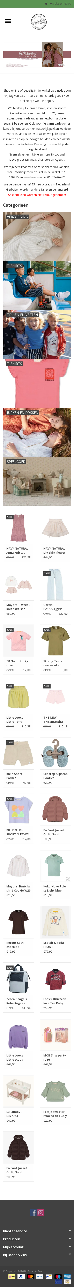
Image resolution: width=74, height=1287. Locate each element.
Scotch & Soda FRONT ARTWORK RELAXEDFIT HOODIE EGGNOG (55, 945)
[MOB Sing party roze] (55, 1035)
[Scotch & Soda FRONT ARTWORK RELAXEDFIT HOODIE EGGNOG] (55, 922)
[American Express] (66, 1276)
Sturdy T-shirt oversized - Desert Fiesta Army (53, 663)
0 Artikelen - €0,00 (60, 3)
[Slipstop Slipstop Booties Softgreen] (55, 753)
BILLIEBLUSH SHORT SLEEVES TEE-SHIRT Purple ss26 (17, 832)
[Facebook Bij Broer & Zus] (33, 1212)
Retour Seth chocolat (15, 945)
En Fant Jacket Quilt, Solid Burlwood (53, 832)
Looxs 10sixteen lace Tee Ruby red (54, 1001)
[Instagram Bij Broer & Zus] (40, 1212)
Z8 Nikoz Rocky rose (17, 663)
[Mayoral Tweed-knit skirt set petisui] (18, 584)
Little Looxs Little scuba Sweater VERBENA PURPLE (18, 1057)
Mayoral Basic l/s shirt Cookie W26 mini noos (18, 888)
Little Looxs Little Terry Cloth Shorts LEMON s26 (15, 720)
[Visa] (39, 1276)
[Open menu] (8, 21)
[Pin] (57, 1281)
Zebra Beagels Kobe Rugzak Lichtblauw (16, 1001)
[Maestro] (57, 1276)
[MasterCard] (30, 1276)
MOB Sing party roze (54, 1057)
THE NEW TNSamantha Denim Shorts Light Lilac (53, 720)
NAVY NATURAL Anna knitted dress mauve (17, 550)
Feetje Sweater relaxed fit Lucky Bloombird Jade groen (55, 1114)
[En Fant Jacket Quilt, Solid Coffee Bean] (18, 1147)
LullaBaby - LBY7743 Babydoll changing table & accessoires (17, 1114)
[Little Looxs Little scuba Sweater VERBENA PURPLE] (18, 1035)
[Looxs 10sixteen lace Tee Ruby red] (55, 978)
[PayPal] (20, 1276)
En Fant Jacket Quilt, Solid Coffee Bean (16, 1170)
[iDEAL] (11, 1276)
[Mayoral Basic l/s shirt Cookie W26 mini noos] (18, 866)
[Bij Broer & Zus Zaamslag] (45, 21)
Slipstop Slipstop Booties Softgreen (55, 776)
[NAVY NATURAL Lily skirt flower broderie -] (55, 528)
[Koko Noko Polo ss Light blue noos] (55, 866)
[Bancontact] (48, 1276)
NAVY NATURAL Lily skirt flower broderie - (54, 550)
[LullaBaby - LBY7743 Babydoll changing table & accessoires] (18, 1091)
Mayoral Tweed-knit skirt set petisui (18, 607)
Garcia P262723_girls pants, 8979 (52, 607)
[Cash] (66, 1281)
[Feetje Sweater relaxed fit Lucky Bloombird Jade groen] (55, 1091)
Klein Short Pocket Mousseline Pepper (14, 776)
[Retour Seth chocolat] (18, 922)
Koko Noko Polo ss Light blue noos (54, 888)
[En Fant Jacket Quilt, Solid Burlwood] (55, 810)
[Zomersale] (37, 54)
